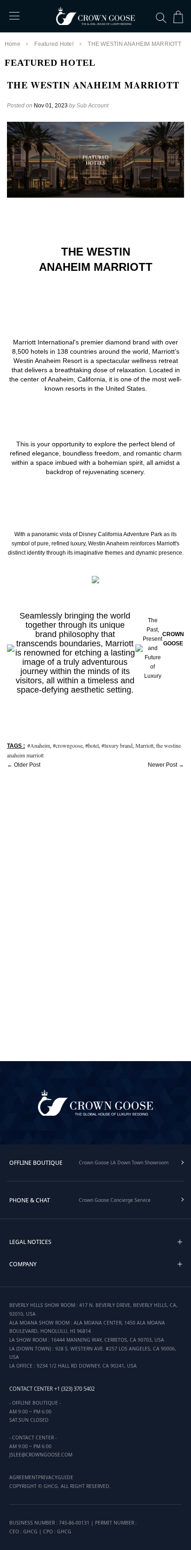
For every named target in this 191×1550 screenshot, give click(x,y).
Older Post (27, 765)
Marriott (144, 745)
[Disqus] (95, 913)
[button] (180, 1242)
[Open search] (161, 17)
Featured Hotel (53, 44)
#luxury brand (117, 745)
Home (12, 44)
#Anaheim (38, 745)
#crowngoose (68, 745)
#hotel (92, 745)
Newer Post (162, 765)
